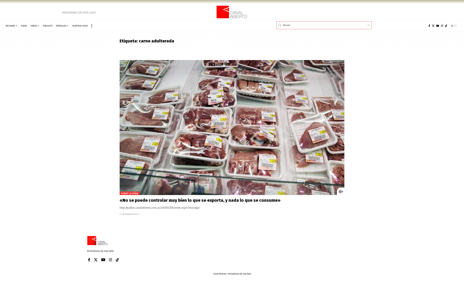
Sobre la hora (129, 193)
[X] (433, 25)
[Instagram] (442, 25)
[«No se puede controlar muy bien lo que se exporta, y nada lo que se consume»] (232, 127)
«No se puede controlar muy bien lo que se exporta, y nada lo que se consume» (200, 200)
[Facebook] (429, 25)
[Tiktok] (446, 25)
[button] (92, 25)
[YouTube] (437, 25)
